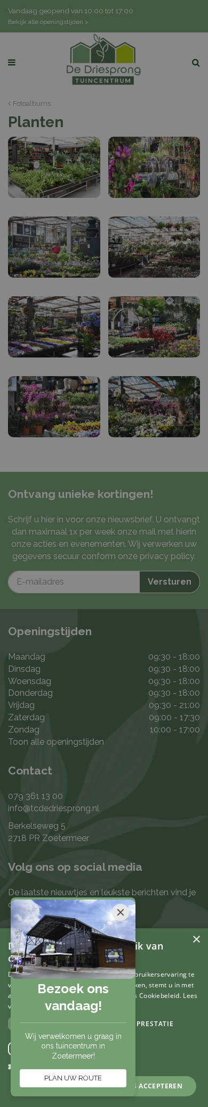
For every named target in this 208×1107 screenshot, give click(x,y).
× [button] (196, 940)
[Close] (120, 912)
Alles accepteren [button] (149, 1086)
